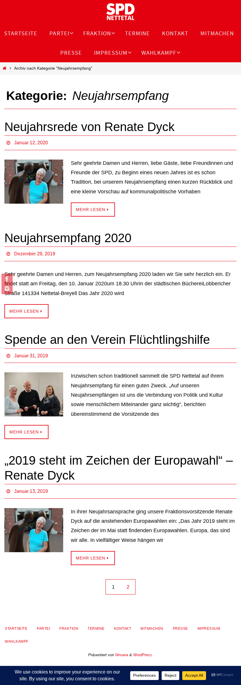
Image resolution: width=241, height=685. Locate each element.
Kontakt (122, 622)
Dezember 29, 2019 (34, 251)
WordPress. (143, 648)
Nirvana (121, 648)
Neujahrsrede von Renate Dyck (89, 127)
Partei (43, 622)
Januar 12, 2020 (31, 141)
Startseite (16, 622)
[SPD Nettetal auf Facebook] (6, 279)
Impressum (209, 622)
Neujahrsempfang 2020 (67, 236)
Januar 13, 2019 (31, 485)
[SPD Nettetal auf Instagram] (6, 288)
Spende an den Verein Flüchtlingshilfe (107, 336)
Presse (180, 622)
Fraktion (68, 622)
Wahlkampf (17, 635)
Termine (96, 622)
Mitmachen (151, 622)
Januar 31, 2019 (31, 351)
